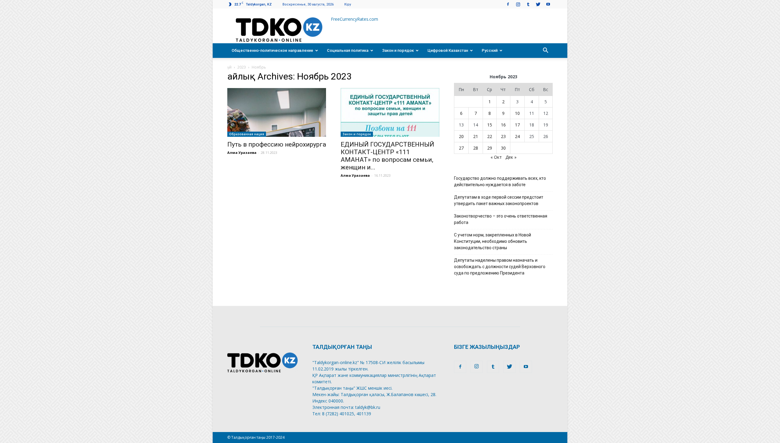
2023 (241, 67)
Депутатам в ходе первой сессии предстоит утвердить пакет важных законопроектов (498, 200)
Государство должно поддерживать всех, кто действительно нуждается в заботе (500, 181)
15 (489, 125)
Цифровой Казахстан (447, 50)
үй (229, 67)
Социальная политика (347, 50)
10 (517, 113)
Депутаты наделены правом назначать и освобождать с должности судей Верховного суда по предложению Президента (499, 266)
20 (461, 136)
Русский (490, 50)
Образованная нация (246, 134)
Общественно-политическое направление (272, 50)
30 (503, 148)
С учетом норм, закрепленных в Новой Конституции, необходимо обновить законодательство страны (492, 241)
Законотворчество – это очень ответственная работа (500, 219)
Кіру (347, 4)
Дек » (510, 157)
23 (503, 136)
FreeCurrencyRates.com (354, 19)
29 (489, 148)
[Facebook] (507, 4)
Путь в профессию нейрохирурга (276, 144)
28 (475, 148)
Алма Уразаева (242, 152)
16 (503, 125)
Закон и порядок (398, 50)
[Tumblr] (528, 4)
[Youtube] (548, 4)
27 (461, 148)
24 (517, 136)
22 (489, 136)
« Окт (496, 157)
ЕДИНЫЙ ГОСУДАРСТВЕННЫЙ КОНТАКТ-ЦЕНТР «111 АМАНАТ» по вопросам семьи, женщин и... (387, 156)
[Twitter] (538, 4)
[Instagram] (518, 4)
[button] (545, 50)
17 (517, 125)
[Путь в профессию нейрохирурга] (276, 112)
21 (475, 136)
